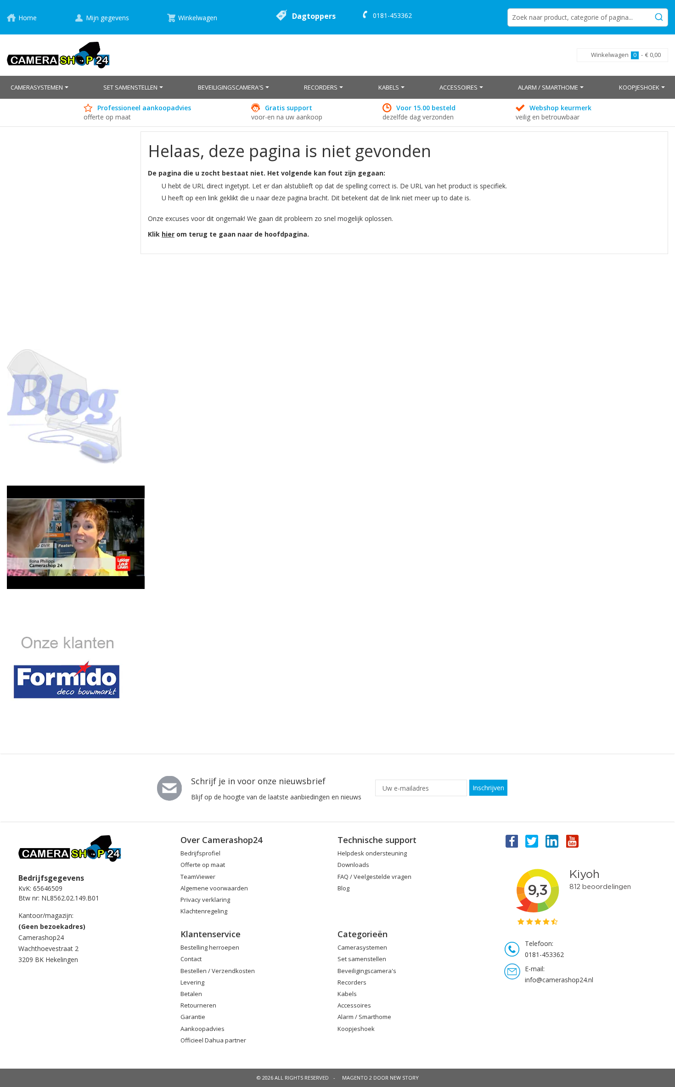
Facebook (511, 841)
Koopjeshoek (356, 1029)
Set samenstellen (362, 959)
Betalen (191, 994)
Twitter (532, 841)
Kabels (347, 994)
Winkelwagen (197, 17)
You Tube (573, 841)
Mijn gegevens (107, 17)
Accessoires (354, 1005)
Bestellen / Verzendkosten (217, 971)
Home (27, 17)
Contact (191, 959)
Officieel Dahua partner (213, 1040)
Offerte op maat (202, 865)
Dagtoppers (314, 16)
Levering (192, 982)
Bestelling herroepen (209, 947)
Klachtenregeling (203, 911)
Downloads (353, 865)
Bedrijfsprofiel (200, 853)
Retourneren (198, 1005)
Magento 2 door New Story (380, 1077)
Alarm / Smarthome (364, 1017)
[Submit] (659, 15)
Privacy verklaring (205, 899)
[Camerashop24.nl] (58, 55)
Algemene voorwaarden (214, 888)
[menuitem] (39, 87)
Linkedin (552, 841)
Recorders (352, 982)
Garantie (192, 1017)
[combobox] (587, 17)
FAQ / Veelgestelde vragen (374, 876)
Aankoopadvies (202, 1029)
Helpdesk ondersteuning (372, 853)
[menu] (337, 87)
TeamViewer (197, 876)
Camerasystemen (362, 947)
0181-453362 (392, 15)
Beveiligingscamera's (367, 971)
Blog (343, 888)
